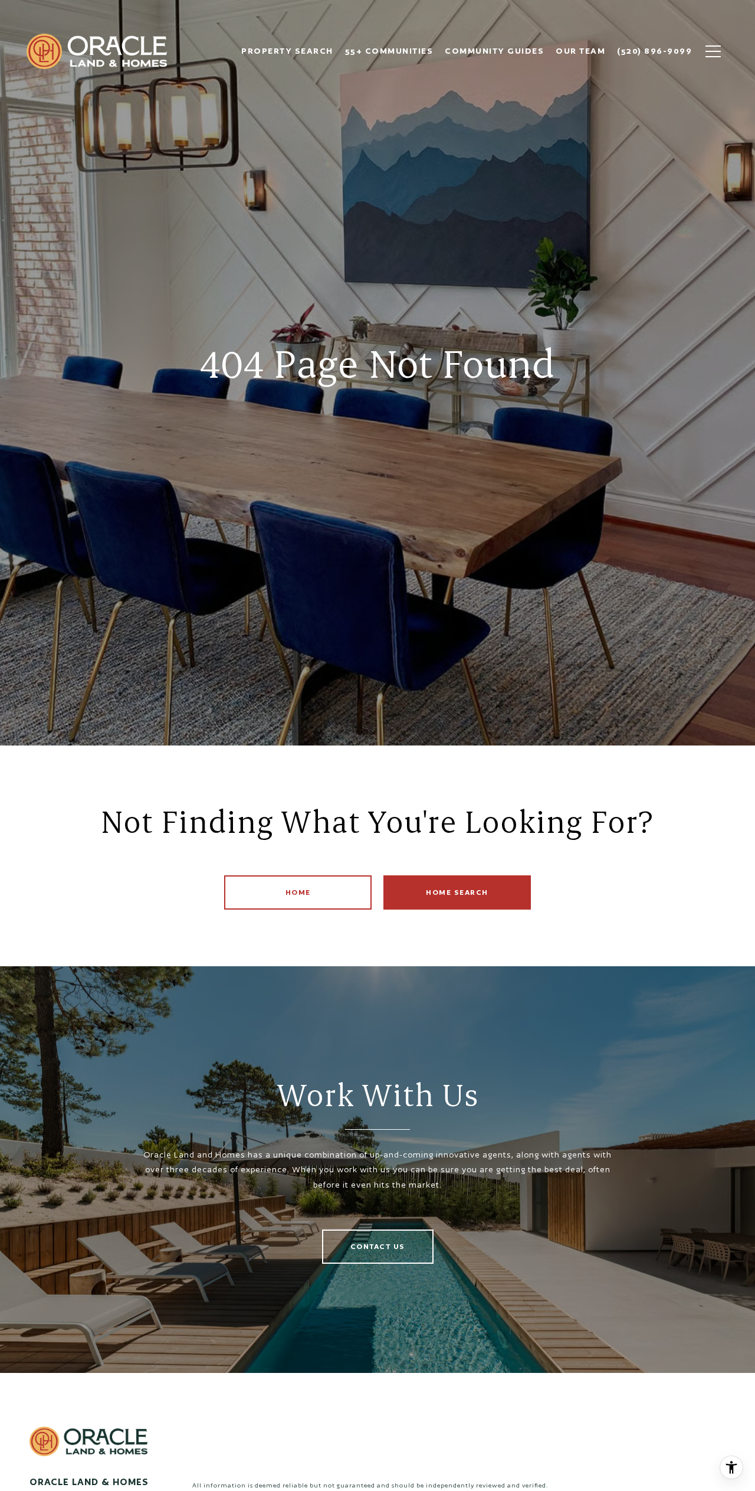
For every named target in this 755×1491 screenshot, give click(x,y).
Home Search (457, 892)
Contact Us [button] (377, 1246)
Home (298, 892)
